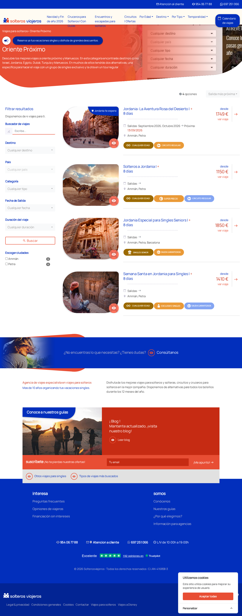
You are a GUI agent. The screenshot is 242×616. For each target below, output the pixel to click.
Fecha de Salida (15, 201)
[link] (114, 143)
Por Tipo (177, 17)
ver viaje (227, 114)
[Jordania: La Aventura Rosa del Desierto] (91, 127)
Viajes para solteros (103, 604)
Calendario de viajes (227, 20)
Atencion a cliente (102, 542)
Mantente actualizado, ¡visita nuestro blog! (133, 428)
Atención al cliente (170, 4)
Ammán (13, 259)
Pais (8, 162)
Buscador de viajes (17, 124)
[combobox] (223, 94)
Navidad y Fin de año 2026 (55, 19)
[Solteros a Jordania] (91, 185)
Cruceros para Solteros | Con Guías (77, 21)
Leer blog (120, 440)
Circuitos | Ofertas (130, 19)
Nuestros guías (164, 509)
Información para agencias (172, 524)
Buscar (30, 240)
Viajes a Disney (127, 604)
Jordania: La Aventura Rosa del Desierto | (157, 111)
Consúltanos (163, 352)
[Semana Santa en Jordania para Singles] (91, 292)
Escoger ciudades (17, 253)
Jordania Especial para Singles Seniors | (157, 222)
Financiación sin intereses (51, 516)
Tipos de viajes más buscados (95, 476)
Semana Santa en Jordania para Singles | (157, 276)
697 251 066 (231, 4)
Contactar (82, 604)
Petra (11, 264)
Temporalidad (197, 17)
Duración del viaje (16, 220)
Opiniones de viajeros (48, 509)
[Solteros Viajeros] (22, 20)
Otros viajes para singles (47, 476)
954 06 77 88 (202, 4)
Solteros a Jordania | (141, 168)
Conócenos (162, 501)
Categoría (11, 181)
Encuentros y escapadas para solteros (105, 21)
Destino (161, 17)
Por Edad (145, 17)
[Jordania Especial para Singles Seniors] (91, 238)
